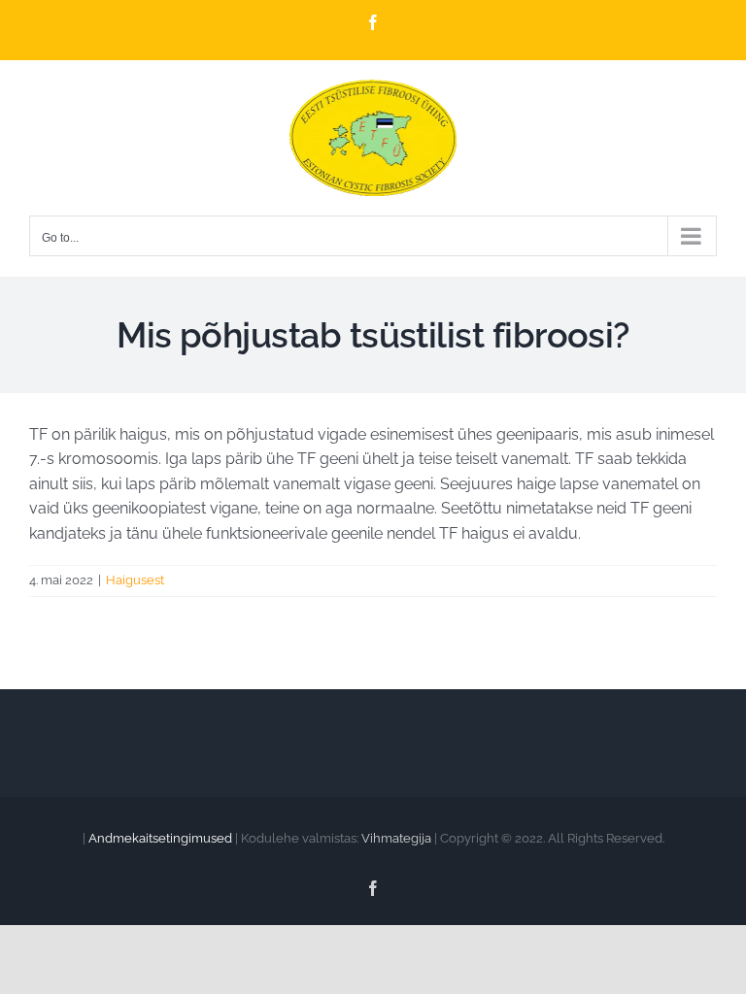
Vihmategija (396, 838)
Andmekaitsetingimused (160, 838)
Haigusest (135, 580)
